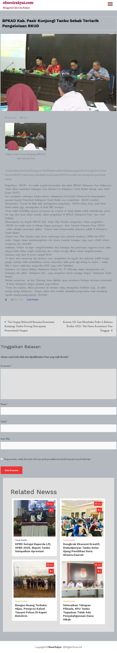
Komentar (6, 365)
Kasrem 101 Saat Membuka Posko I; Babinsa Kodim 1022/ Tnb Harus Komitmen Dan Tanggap (88, 326)
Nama (4, 404)
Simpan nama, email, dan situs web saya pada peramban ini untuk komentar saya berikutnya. (47, 459)
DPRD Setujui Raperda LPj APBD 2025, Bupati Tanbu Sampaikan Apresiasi (32, 547)
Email (4, 421)
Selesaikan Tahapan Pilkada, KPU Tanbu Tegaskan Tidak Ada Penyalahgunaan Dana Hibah (78, 612)
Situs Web (5, 438)
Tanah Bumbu (32, 299)
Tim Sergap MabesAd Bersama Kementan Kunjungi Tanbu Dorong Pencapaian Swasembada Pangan (29, 326)
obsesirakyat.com (18, 2)
